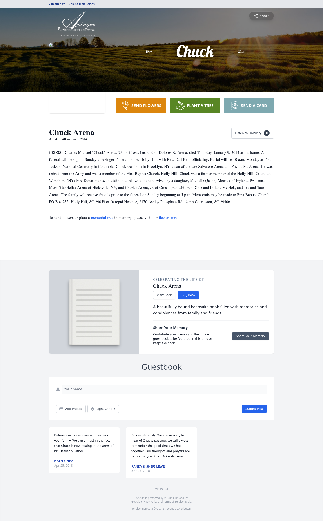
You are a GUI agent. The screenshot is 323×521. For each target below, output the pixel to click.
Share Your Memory (250, 336)
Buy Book (188, 295)
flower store (168, 217)
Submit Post (254, 409)
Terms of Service (173, 501)
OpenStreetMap (166, 508)
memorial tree (102, 217)
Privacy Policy (149, 501)
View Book (164, 295)
